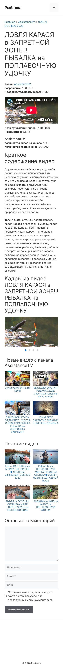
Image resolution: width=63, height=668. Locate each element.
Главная (10, 21)
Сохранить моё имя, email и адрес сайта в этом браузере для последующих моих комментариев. (30, 596)
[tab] (25, 350)
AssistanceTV (26, 21)
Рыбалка (13, 7)
